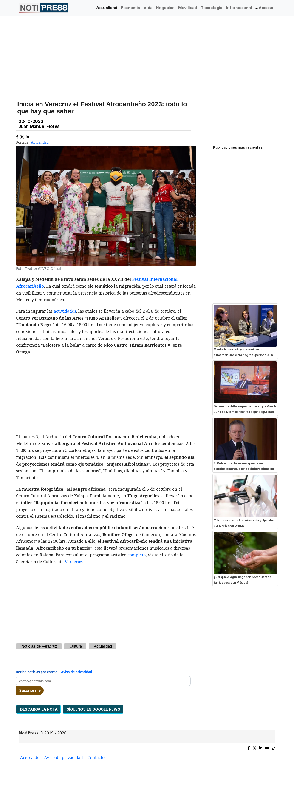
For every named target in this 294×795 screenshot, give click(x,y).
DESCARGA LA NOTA (38, 709)
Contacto (96, 757)
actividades (65, 311)
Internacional (239, 8)
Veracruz (73, 561)
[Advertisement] (147, 55)
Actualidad (106, 8)
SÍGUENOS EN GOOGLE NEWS (93, 709)
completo (136, 555)
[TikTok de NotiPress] (273, 747)
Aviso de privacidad (76, 672)
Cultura (75, 646)
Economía (130, 8)
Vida (148, 8)
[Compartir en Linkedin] (27, 136)
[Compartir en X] (22, 136)
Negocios (165, 8)
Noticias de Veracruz (39, 646)
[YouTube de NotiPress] (267, 747)
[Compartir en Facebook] (17, 136)
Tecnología (211, 8)
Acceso (265, 8)
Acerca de (30, 757)
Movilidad (187, 8)
